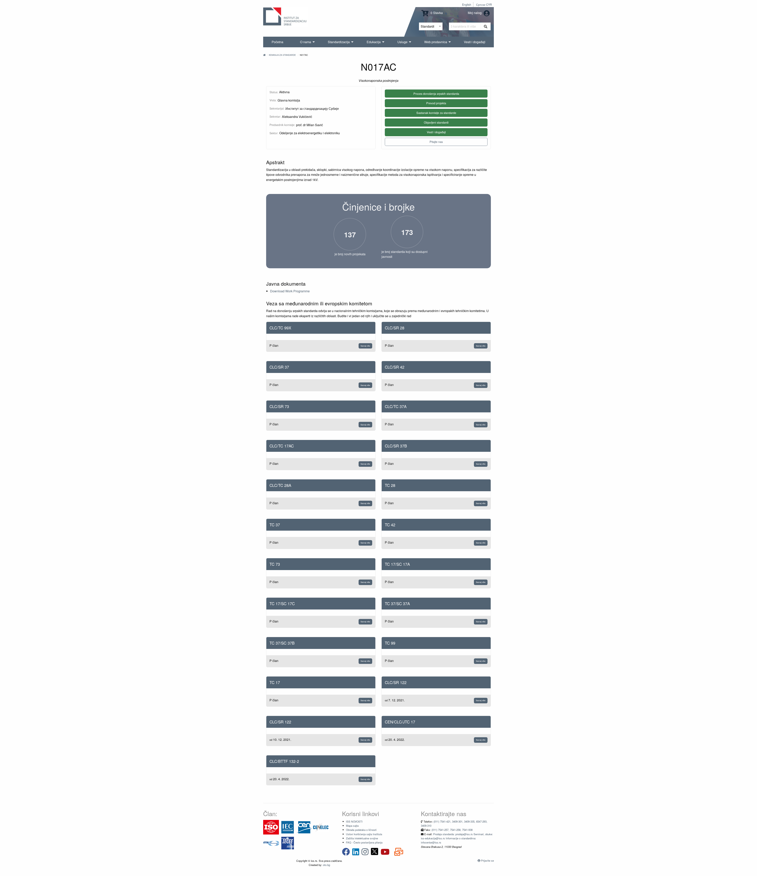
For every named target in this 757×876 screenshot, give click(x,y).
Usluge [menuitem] (402, 42)
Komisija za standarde (282, 54)
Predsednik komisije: (282, 125)
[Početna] (264, 54)
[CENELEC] (321, 827)
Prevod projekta (436, 103)
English (466, 5)
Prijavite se (487, 860)
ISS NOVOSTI (354, 821)
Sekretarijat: (276, 108)
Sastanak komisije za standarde (436, 113)
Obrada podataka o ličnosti (361, 830)
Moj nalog (475, 12)
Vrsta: (273, 100)
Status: (273, 92)
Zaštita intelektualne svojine (362, 838)
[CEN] (304, 827)
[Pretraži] (486, 26)
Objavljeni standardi (436, 122)
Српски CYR (484, 5)
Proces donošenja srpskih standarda (436, 93)
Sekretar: (275, 116)
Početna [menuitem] (277, 42)
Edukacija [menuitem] (374, 42)
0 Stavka (436, 12)
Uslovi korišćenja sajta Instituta (364, 834)
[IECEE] (288, 842)
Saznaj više (365, 345)
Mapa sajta (352, 826)
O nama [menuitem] (305, 42)
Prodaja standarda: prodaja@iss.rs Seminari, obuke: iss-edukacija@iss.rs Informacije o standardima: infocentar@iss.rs (457, 838)
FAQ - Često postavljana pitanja (364, 842)
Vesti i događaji (436, 132)
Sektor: (273, 133)
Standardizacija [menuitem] (339, 42)
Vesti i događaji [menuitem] (474, 42)
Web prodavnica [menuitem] (435, 42)
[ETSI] (271, 842)
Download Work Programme (290, 291)
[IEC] (288, 827)
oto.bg (326, 865)
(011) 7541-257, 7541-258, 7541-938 (452, 830)
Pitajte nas (436, 142)
